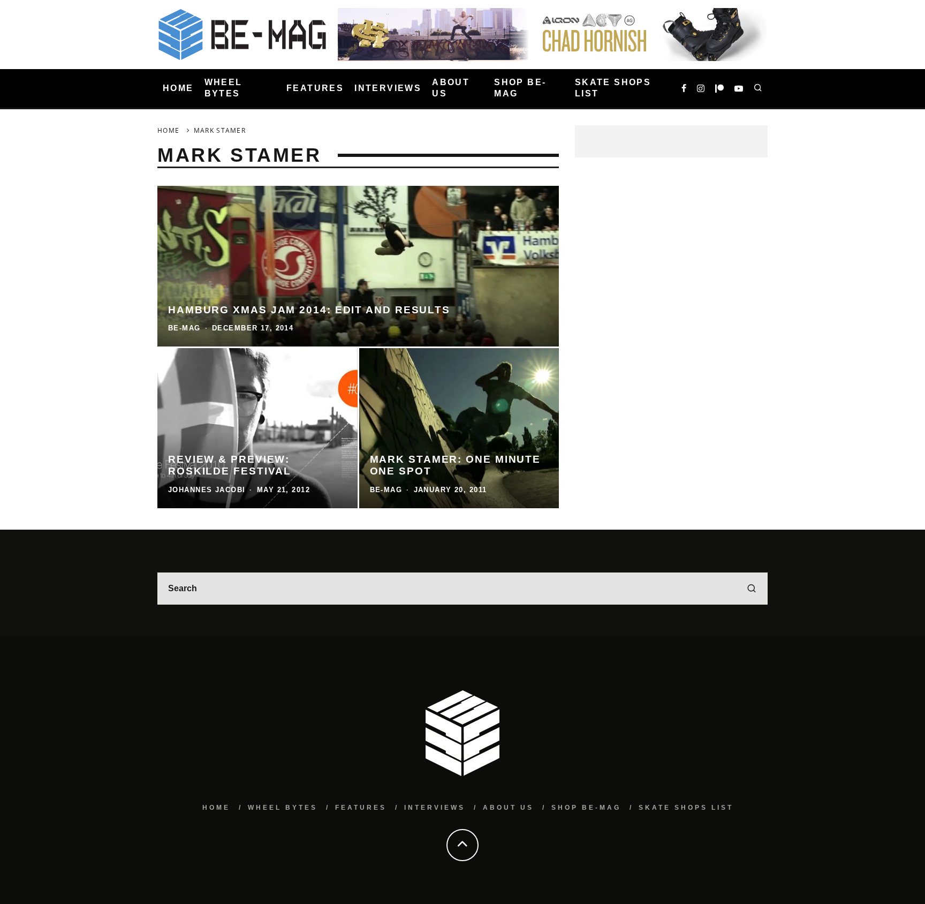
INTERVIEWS (387, 88)
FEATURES (315, 88)
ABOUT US (450, 88)
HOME (178, 88)
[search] (752, 588)
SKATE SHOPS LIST (613, 88)
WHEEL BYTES (223, 88)
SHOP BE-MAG (520, 88)
